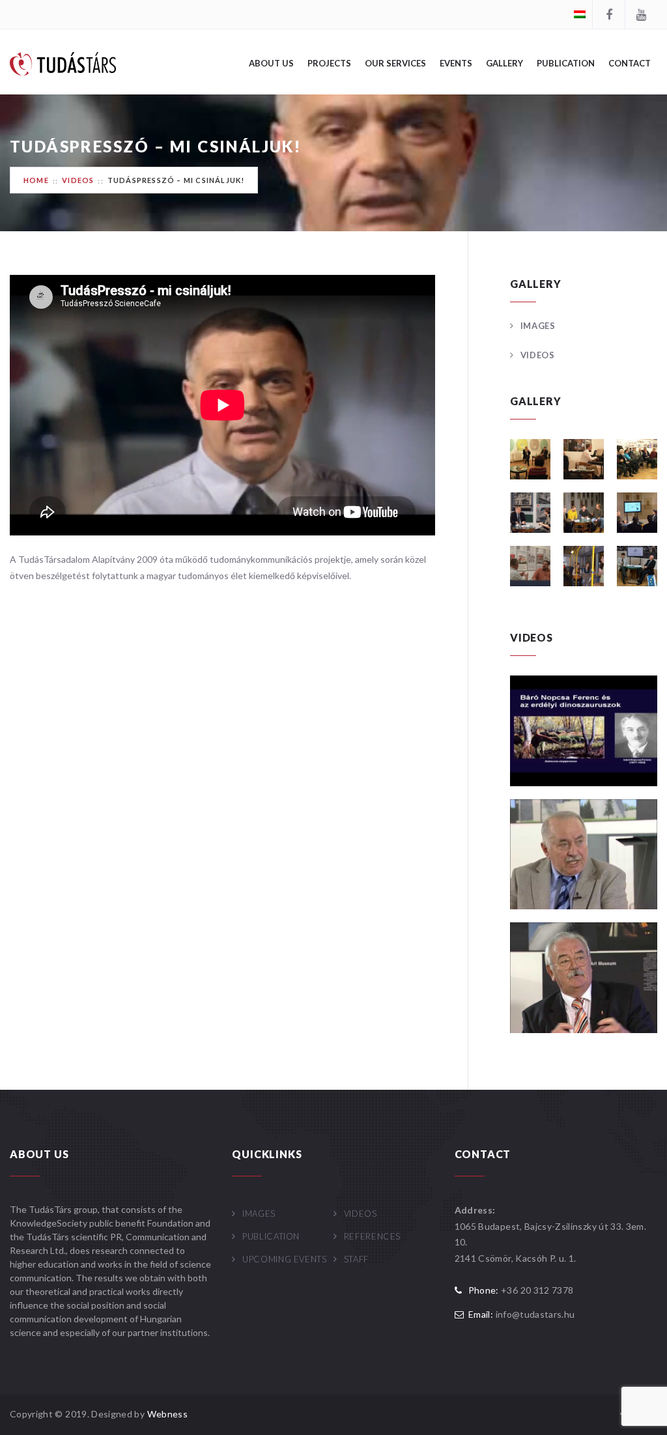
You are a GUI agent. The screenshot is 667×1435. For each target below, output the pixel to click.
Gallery (504, 63)
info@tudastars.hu (535, 1314)
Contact (629, 63)
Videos (78, 180)
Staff (356, 1259)
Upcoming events (284, 1259)
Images (538, 325)
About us (271, 63)
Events (456, 63)
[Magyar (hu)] (580, 13)
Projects (329, 63)
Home (36, 180)
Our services (395, 63)
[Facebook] (608, 14)
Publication (566, 63)
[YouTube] (641, 14)
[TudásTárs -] (63, 63)
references (372, 1236)
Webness (167, 1413)
